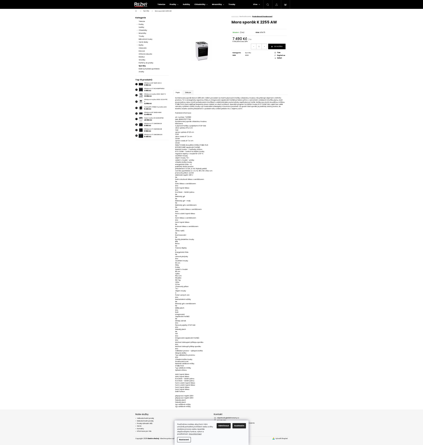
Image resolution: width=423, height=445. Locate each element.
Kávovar (142, 51)
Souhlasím (239, 425)
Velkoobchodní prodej (145, 418)
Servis (139, 426)
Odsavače (143, 48)
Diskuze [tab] (188, 92)
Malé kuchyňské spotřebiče (149, 69)
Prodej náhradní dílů (144, 423)
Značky (141, 72)
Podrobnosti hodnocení (262, 16)
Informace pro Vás (144, 431)
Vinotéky (142, 60)
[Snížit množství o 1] (253, 46)
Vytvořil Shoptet (281, 438)
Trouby (141, 36)
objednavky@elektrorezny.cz (228, 418)
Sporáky (142, 66)
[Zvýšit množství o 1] (264, 46)
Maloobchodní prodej (145, 421)
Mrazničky (142, 33)
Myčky (141, 45)
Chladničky (143, 30)
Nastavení (184, 439)
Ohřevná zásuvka (145, 54)
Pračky (141, 24)
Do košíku (278, 46)
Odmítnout (223, 425)
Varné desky (143, 42)
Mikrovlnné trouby (145, 39)
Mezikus (142, 57)
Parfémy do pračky (146, 63)
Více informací (195, 434)
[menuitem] (161, 4)
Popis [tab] (178, 92)
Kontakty (140, 429)
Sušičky (141, 27)
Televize (142, 21)
